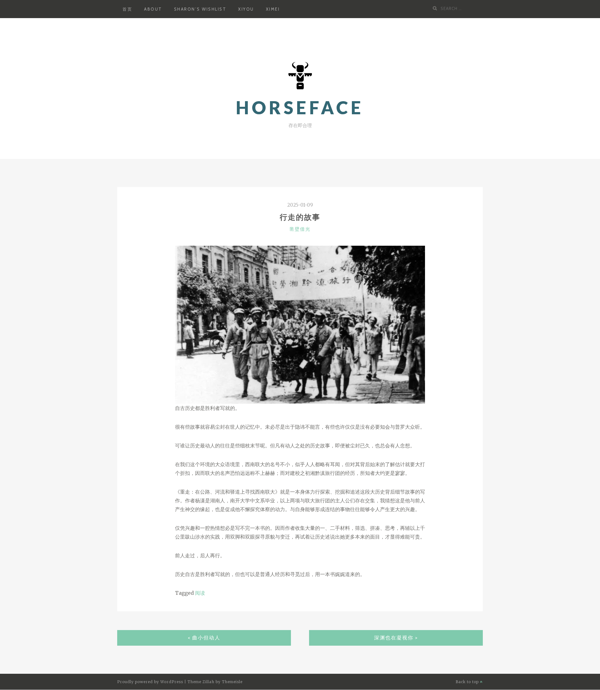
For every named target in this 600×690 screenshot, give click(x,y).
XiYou (246, 9)
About (153, 9)
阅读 (200, 593)
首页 (127, 9)
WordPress (171, 681)
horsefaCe (300, 107)
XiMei (273, 9)
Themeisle (232, 681)
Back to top (468, 681)
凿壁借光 (300, 229)
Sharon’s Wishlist (200, 9)
